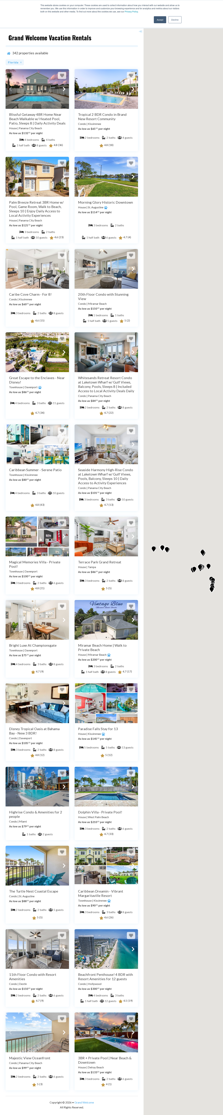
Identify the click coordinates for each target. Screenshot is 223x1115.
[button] (10, 89)
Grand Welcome (84, 1102)
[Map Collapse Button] (140, 31)
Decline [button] (175, 19)
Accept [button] (160, 19)
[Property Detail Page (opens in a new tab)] (37, 89)
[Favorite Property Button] (62, 75)
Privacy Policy (131, 11)
